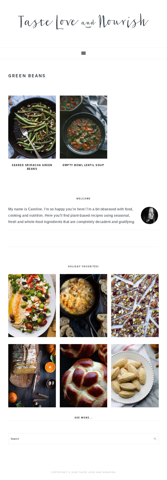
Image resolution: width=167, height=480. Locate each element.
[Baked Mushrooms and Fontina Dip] (83, 305)
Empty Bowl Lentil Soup (83, 165)
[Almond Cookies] (135, 375)
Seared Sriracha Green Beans (32, 166)
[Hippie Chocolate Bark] (135, 305)
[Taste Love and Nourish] (83, 32)
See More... (84, 417)
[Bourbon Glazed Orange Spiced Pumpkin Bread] (32, 375)
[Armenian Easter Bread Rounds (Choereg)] (83, 375)
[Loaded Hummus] (32, 305)
